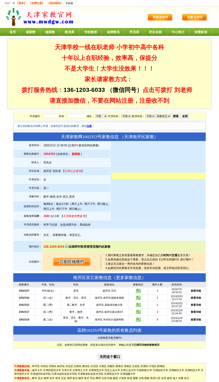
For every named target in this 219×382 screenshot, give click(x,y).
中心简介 (178, 32)
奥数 (135, 378)
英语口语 (155, 378)
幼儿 (186, 378)
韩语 (129, 378)
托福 (109, 378)
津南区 (128, 366)
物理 (46, 378)
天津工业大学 (128, 370)
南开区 (61, 366)
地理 (69, 378)
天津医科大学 (160, 370)
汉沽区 (94, 366)
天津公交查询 (73, 171)
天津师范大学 (96, 370)
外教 (180, 378)
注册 (89, 126)
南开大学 (37, 370)
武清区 (144, 366)
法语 (163, 378)
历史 (63, 378)
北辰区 (136, 366)
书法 (92, 378)
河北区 (69, 366)
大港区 (103, 366)
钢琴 (80, 378)
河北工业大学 (112, 370)
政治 (75, 378)
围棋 (146, 378)
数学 (34, 378)
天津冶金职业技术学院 (64, 373)
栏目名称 (155, 32)
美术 (86, 378)
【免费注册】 (36, 3)
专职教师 (90, 32)
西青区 (119, 366)
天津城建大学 (127, 373)
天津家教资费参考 (74, 216)
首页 (13, 32)
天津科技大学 (192, 370)
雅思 (115, 378)
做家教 (50, 32)
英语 (57, 378)
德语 (169, 378)
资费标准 (200, 32)
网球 (98, 378)
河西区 (52, 366)
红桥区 (77, 366)
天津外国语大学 (52, 370)
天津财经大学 (176, 370)
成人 (175, 378)
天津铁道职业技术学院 (90, 373)
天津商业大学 (111, 373)
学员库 (134, 32)
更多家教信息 (129, 277)
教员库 (69, 32)
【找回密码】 (55, 3)
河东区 (44, 366)
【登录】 (21, 3)
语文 (40, 378)
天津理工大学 (80, 370)
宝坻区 (153, 366)
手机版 (69, 3)
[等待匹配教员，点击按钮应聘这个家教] (71, 264)
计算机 (122, 378)
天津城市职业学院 (40, 373)
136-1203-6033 (84, 90)
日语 (104, 378)
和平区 (36, 366)
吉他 (141, 378)
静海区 (161, 366)
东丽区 (111, 366)
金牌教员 (113, 32)
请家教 (31, 32)
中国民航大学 (144, 370)
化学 (52, 378)
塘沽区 (86, 366)
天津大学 (67, 370)
